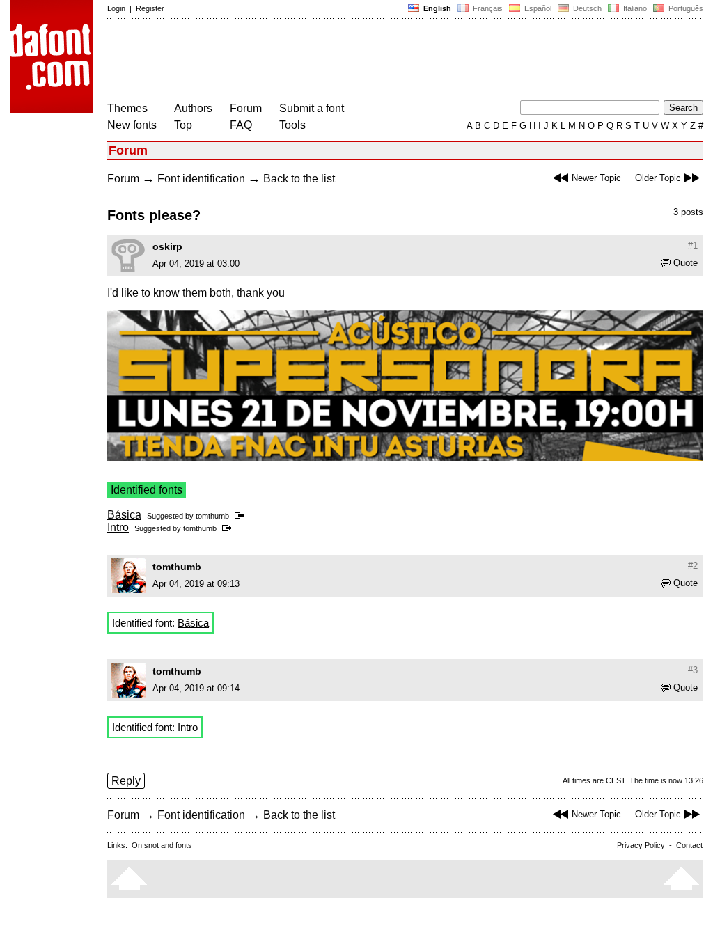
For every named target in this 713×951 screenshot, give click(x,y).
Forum (246, 108)
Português (683, 8)
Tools (292, 125)
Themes (127, 108)
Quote (685, 263)
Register (150, 8)
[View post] (242, 516)
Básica (124, 515)
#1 (693, 245)
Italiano (634, 8)
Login (116, 8)
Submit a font (311, 108)
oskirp (167, 246)
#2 (693, 565)
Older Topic (658, 178)
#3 (693, 670)
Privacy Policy (641, 845)
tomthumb (212, 516)
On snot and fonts (162, 845)
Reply (126, 781)
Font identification (201, 178)
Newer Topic (596, 178)
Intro (118, 527)
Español (537, 8)
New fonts (132, 125)
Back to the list (299, 178)
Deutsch (586, 8)
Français (487, 8)
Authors (193, 108)
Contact (689, 845)
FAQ (241, 125)
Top (183, 125)
